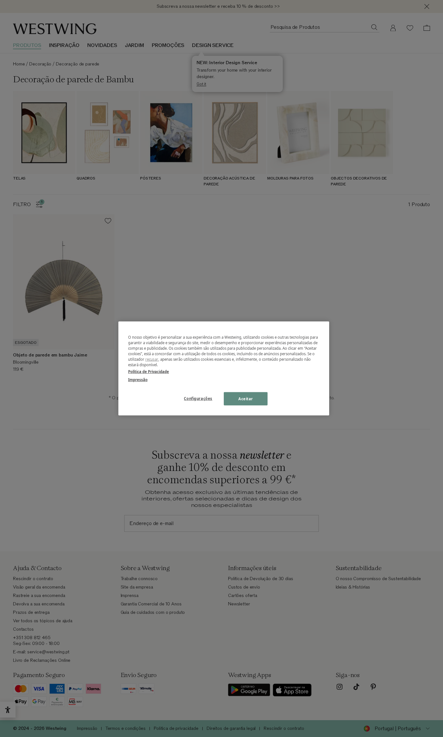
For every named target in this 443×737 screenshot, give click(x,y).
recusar (151, 359)
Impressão (138, 379)
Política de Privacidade (148, 371)
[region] (223, 368)
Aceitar (245, 398)
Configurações (198, 398)
